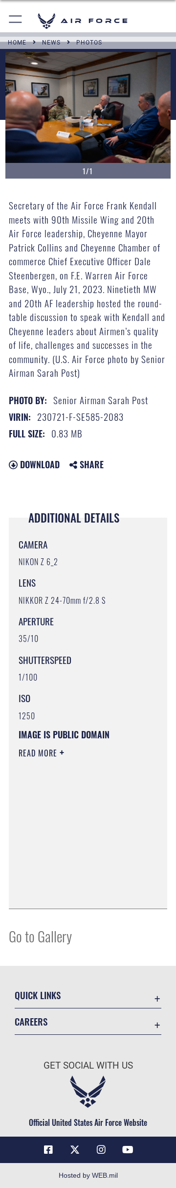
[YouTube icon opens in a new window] (127, 1149)
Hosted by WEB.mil (88, 1175)
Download (39, 464)
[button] (16, 21)
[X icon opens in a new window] (74, 1149)
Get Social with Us (88, 1065)
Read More (39, 753)
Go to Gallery (40, 935)
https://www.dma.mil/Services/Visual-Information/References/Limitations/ (78, 890)
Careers (31, 1021)
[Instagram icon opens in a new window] (101, 1149)
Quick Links (38, 995)
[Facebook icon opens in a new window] (48, 1149)
